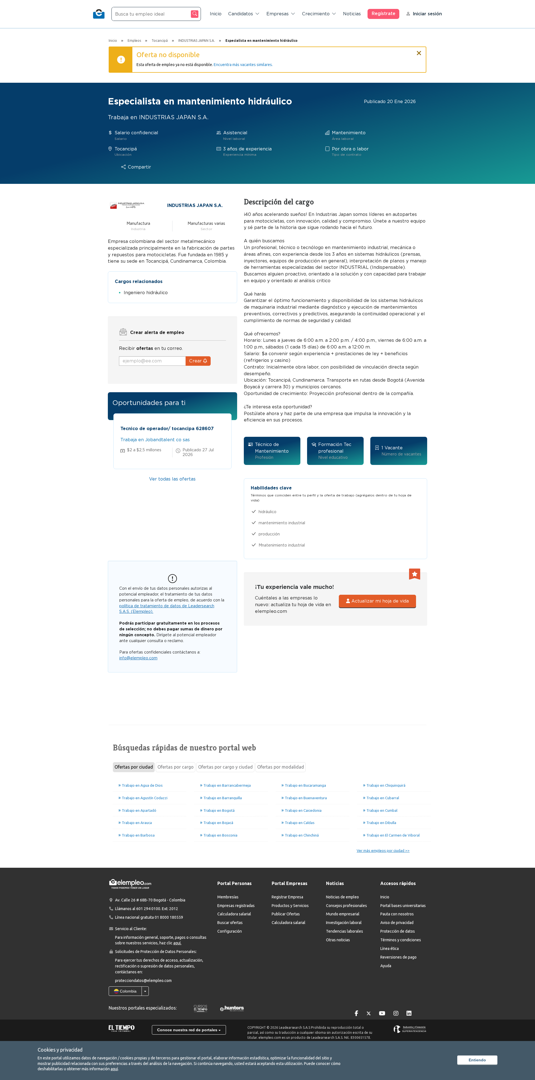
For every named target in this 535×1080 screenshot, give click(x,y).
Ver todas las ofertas (172, 479)
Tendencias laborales (344, 931)
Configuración (229, 931)
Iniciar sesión (427, 13)
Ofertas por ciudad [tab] (134, 766)
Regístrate (383, 13)
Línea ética (389, 948)
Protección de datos (397, 931)
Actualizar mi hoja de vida (379, 601)
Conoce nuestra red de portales (187, 1030)
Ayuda (385, 966)
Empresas (277, 13)
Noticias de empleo (342, 897)
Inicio (216, 13)
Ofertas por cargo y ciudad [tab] (225, 766)
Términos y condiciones (400, 940)
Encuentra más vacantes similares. (243, 64)
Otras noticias (338, 940)
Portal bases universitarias (403, 905)
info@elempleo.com (138, 658)
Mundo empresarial (342, 914)
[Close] (419, 50)
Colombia (128, 991)
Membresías (228, 897)
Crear (196, 361)
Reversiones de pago (398, 957)
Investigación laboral (344, 922)
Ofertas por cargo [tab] (175, 766)
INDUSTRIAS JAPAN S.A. (195, 205)
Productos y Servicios (290, 905)
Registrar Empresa (287, 897)
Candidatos (240, 13)
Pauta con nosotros (397, 914)
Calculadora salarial (234, 914)
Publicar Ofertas (286, 914)
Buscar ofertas (230, 922)
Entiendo (477, 1060)
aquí (114, 1069)
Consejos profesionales (346, 905)
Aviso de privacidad (397, 922)
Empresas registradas (236, 905)
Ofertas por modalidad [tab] (280, 766)
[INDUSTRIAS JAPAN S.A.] (127, 205)
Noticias (352, 13)
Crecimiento (316, 13)
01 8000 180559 (169, 917)
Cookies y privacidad (60, 1049)
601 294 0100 (148, 908)
